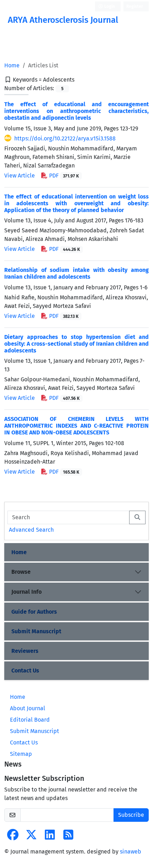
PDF (63, 175)
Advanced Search (31, 529)
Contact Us (25, 670)
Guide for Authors (34, 611)
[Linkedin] (49, 837)
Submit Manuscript (36, 631)
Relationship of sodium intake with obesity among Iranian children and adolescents (76, 273)
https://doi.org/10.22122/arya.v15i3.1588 (65, 138)
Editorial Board (30, 719)
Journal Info (26, 591)
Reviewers (24, 651)
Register (134, 6)
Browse (21, 571)
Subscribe (131, 814)
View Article (19, 175)
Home (12, 65)
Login (109, 6)
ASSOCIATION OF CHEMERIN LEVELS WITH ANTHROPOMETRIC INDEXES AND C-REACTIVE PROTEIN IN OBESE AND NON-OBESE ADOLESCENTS (76, 426)
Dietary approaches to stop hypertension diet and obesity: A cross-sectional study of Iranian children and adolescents (76, 344)
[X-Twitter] (31, 837)
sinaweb (130, 851)
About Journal (27, 708)
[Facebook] (12, 837)
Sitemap (21, 754)
